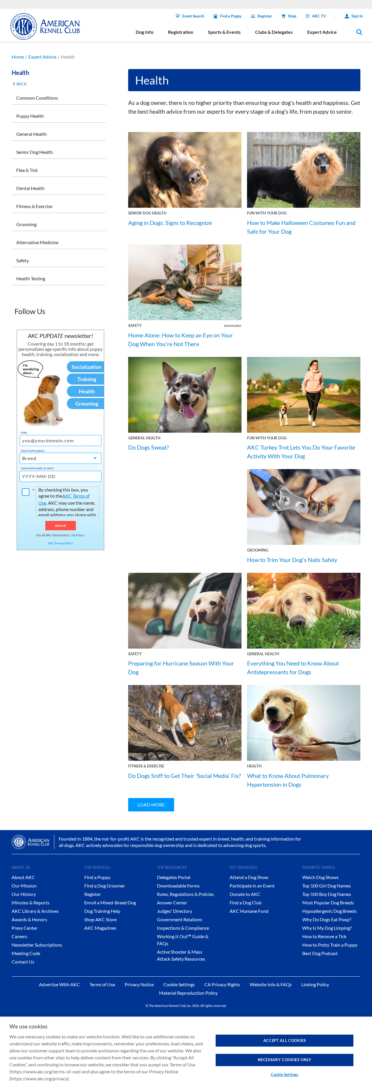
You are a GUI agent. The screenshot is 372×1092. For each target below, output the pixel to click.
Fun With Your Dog (267, 213)
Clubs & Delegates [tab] (274, 32)
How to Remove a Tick (324, 936)
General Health (31, 134)
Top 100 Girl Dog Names (326, 885)
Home (18, 56)
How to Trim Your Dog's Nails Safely (292, 559)
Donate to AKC (245, 894)
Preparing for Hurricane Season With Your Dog (181, 667)
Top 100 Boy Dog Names (326, 894)
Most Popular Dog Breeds (328, 902)
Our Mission (24, 885)
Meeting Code (26, 953)
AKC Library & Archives (35, 911)
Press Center (24, 928)
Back (22, 84)
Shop (292, 16)
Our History (24, 894)
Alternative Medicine (37, 242)
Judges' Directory (174, 911)
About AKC (23, 877)
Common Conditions (37, 98)
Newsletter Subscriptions (37, 944)
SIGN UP (60, 525)
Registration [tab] (180, 32)
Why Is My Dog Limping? (327, 928)
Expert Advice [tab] (322, 32)
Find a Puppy (231, 16)
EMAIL (24, 432)
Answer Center (172, 902)
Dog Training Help (102, 911)
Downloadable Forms (178, 885)
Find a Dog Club (246, 902)
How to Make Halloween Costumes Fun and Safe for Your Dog (301, 227)
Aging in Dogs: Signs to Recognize (170, 222)
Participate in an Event (252, 885)
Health (254, 766)
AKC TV (319, 16)
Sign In (357, 16)
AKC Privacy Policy (60, 543)
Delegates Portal (173, 877)
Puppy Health (30, 116)
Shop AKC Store (100, 919)
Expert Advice (42, 56)
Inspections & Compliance (183, 928)
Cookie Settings (284, 1074)
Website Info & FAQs (271, 984)
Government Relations (179, 919)
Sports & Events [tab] (224, 32)
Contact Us (23, 961)
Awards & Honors (29, 919)
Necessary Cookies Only (285, 1059)
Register (264, 16)
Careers (19, 936)
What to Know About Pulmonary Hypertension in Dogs (288, 780)
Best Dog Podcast (320, 953)
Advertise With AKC (59, 984)
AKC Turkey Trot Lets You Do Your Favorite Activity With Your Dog (301, 451)
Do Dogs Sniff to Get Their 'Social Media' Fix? (184, 775)
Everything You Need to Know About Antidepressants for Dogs (293, 667)
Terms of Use (102, 984)
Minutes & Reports (30, 902)
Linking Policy (315, 984)
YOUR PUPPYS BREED (32, 451)
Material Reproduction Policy (188, 993)
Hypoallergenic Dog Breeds (329, 911)
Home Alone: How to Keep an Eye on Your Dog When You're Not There (180, 339)
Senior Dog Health (34, 152)
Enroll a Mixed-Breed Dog (110, 902)
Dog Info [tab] (144, 32)
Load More (151, 804)
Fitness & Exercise (34, 206)
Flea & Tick (27, 170)
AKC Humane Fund (249, 911)
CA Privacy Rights (222, 984)
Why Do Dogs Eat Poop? (326, 919)
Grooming (26, 224)
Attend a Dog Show (249, 877)
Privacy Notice (139, 984)
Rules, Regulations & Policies (185, 894)
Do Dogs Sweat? (148, 447)
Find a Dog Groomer (104, 885)
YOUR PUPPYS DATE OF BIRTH (37, 468)
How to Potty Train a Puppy (329, 944)
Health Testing (30, 278)
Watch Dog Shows (320, 877)
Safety (22, 260)
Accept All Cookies (284, 1040)
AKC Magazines (100, 928)
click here (78, 535)
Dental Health (30, 188)
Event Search (193, 16)
